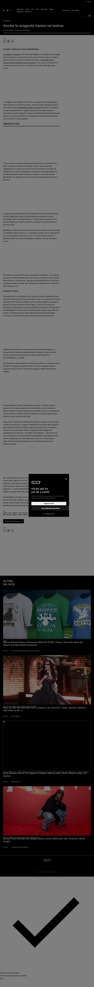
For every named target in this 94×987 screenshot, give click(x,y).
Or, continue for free (49, 514)
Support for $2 (49, 503)
